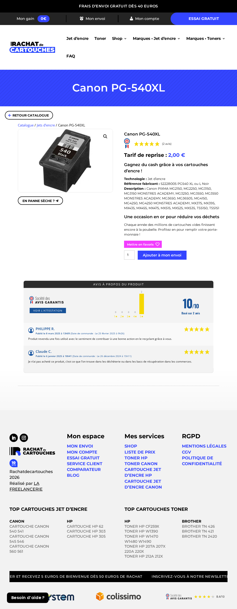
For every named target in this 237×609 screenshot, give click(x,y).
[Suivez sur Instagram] (24, 438)
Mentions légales (204, 446)
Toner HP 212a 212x (144, 556)
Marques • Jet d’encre (154, 38)
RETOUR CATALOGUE (30, 115)
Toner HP (136, 458)
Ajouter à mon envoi (162, 255)
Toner (100, 38)
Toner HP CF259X (142, 526)
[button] (105, 136)
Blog (73, 475)
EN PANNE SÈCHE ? (38, 201)
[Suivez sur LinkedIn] (13, 438)
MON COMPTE (82, 452)
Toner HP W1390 (141, 531)
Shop (117, 38)
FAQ (70, 56)
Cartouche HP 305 (86, 536)
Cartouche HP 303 (86, 531)
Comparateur (84, 469)
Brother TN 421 (198, 531)
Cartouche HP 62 (85, 526)
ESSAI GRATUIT (83, 458)
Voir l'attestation (47, 310)
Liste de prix (140, 452)
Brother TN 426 (198, 526)
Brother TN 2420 (199, 536)
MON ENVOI (80, 446)
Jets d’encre (46, 125)
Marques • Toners (203, 38)
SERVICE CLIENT (84, 463)
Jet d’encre (77, 38)
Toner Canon (141, 463)
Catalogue (26, 125)
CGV (186, 452)
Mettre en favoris (140, 244)
